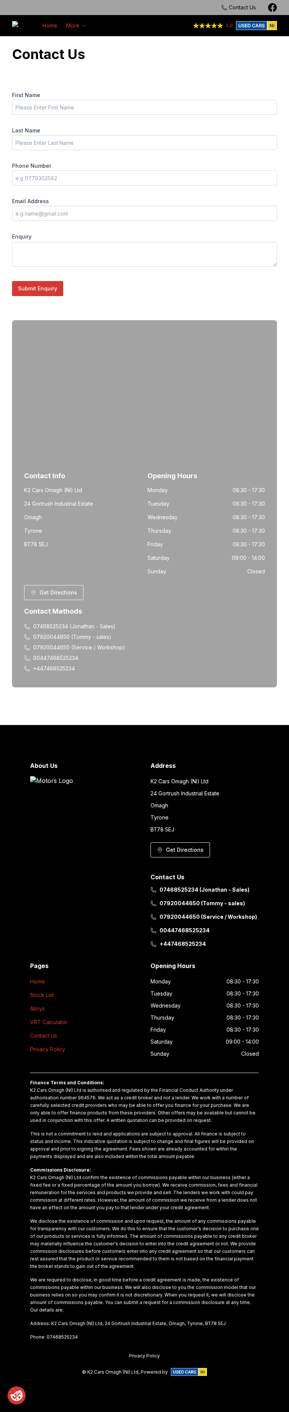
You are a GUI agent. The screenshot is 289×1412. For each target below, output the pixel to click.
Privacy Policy (47, 1049)
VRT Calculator (48, 1022)
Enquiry (22, 236)
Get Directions (58, 592)
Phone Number (31, 166)
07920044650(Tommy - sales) (72, 637)
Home (50, 25)
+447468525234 (54, 668)
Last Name (26, 130)
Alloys (37, 1008)
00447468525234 (55, 658)
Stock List (42, 995)
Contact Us (43, 1035)
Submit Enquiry (37, 288)
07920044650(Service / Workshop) (79, 647)
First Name (26, 95)
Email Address (30, 201)
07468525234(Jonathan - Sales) (74, 626)
